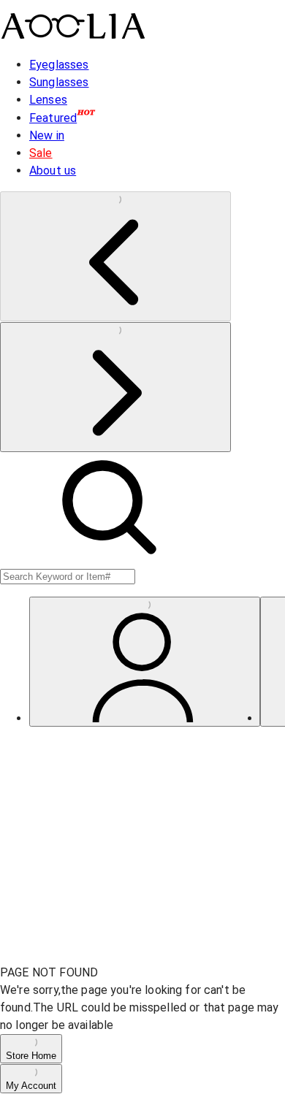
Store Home (31, 1055)
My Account (31, 1085)
